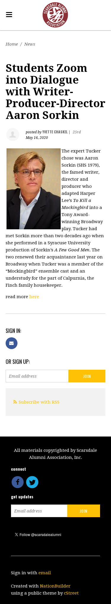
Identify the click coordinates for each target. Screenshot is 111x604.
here (34, 296)
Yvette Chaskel (54, 131)
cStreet (71, 593)
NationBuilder (55, 586)
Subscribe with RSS (39, 402)
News (29, 44)
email (44, 572)
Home (12, 44)
